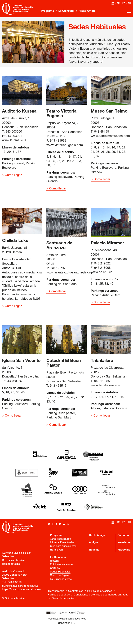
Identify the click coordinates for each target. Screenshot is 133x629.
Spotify (68, 524)
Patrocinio (123, 550)
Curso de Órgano (60, 575)
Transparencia (56, 591)
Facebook (56, 524)
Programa (47, 11)
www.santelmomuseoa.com (110, 136)
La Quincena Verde (61, 579)
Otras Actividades (60, 539)
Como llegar (13, 175)
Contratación (75, 591)
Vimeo (49, 524)
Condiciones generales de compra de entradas (101, 595)
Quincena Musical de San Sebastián (19, 9)
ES (113, 3)
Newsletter (124, 542)
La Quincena (66, 11)
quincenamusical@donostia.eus (20, 586)
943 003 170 (14, 582)
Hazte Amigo (87, 11)
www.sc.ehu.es (101, 272)
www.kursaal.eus (14, 140)
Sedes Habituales (60, 572)
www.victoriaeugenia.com (64, 145)
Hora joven (56, 550)
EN (129, 3)
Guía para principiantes (63, 546)
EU (118, 3)
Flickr (64, 524)
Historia (54, 561)
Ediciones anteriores (62, 564)
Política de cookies (59, 595)
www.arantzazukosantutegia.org (69, 272)
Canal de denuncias (63, 598)
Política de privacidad (99, 591)
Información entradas (62, 542)
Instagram (60, 524)
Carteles (55, 568)
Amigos (93, 542)
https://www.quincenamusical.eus (21, 589)
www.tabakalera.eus (105, 385)
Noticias (94, 550)
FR (123, 3)
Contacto (123, 535)
